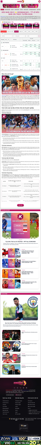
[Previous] (3, 25)
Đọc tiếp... (21, 205)
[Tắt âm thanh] (39, 36)
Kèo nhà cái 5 (3, 16)
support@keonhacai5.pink (36, 411)
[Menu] (1, 1)
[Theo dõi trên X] (20, 388)
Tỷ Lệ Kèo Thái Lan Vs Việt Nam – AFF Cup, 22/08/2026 (20, 241)
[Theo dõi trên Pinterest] (23, 388)
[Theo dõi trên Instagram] (17, 388)
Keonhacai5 (4, 95)
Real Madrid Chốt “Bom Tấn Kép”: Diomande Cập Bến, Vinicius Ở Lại (29, 367)
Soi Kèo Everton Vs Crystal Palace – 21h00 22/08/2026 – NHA (29, 262)
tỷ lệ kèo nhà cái (25, 390)
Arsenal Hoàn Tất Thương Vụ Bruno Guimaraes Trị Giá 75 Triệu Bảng (29, 355)
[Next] (38, 25)
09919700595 (34, 410)
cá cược (3, 135)
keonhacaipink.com (35, 413)
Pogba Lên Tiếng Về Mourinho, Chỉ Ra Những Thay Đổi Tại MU (29, 332)
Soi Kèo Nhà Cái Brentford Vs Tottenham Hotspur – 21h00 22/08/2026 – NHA (28, 252)
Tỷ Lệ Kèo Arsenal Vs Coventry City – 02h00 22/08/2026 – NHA (29, 282)
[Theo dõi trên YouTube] (27, 388)
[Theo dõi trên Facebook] (14, 388)
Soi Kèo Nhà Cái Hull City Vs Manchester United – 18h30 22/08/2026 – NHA (27, 272)
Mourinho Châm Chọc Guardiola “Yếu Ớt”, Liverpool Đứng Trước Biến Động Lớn (29, 344)
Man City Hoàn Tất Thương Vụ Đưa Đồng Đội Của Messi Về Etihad (20, 323)
